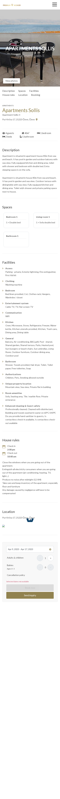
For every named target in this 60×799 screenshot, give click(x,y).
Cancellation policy (16, 575)
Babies (10, 565)
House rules (8, 94)
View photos (11, 80)
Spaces (22, 90)
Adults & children (15, 557)
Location (23, 94)
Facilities (34, 90)
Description (8, 90)
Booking (35, 94)
